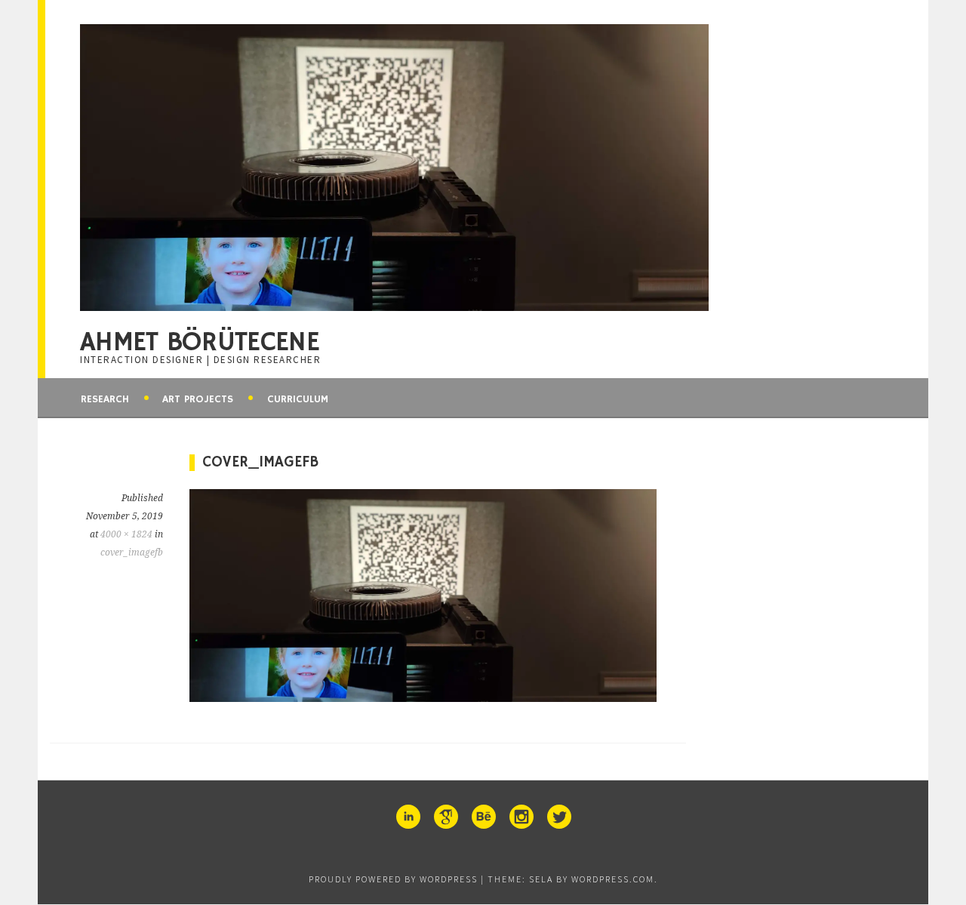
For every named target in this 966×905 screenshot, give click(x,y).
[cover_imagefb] (423, 697)
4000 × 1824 (126, 534)
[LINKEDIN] (407, 817)
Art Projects (197, 399)
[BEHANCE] (483, 817)
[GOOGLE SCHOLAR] (445, 817)
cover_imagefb (131, 552)
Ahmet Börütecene (199, 343)
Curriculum (297, 399)
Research (105, 399)
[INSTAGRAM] (520, 817)
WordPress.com (612, 879)
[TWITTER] (558, 817)
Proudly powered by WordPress (393, 879)
